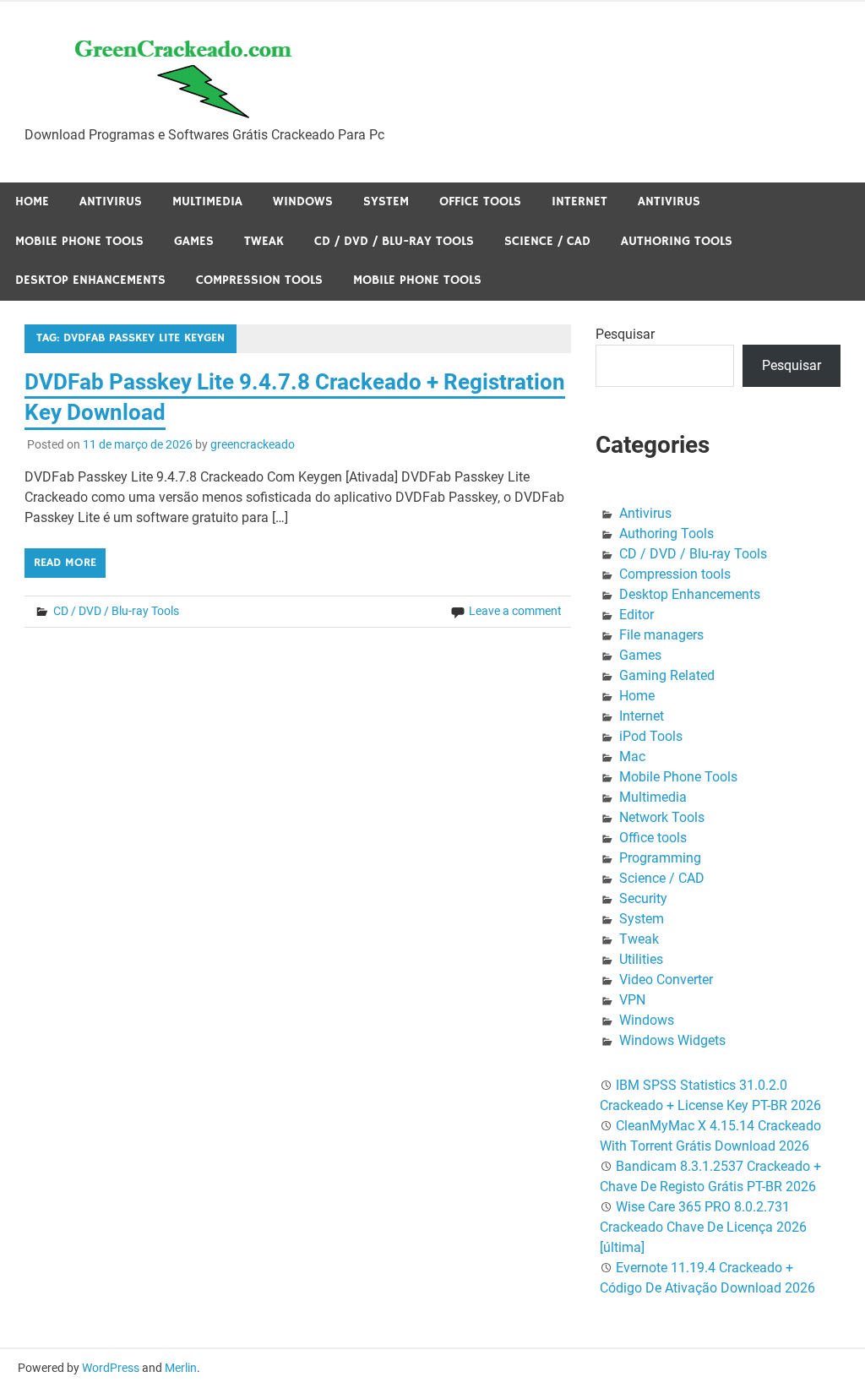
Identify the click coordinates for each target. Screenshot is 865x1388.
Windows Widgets (672, 1040)
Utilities (641, 959)
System (386, 201)
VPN (632, 1000)
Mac (632, 756)
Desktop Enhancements (90, 280)
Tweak (264, 241)
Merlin (181, 1367)
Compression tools (259, 280)
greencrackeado (252, 444)
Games (194, 241)
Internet (579, 201)
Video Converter (666, 980)
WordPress (110, 1367)
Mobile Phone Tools (79, 241)
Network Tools (662, 817)
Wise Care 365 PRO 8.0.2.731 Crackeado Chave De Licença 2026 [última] (703, 1227)
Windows (303, 201)
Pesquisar (625, 334)
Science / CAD (547, 241)
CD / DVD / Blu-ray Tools (394, 241)
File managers (661, 635)
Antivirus (110, 201)
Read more (65, 562)
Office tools (480, 201)
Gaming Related (667, 675)
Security (643, 898)
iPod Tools (651, 736)
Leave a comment (515, 611)
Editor (636, 615)
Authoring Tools (676, 241)
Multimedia (207, 201)
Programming (660, 858)
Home (32, 201)
